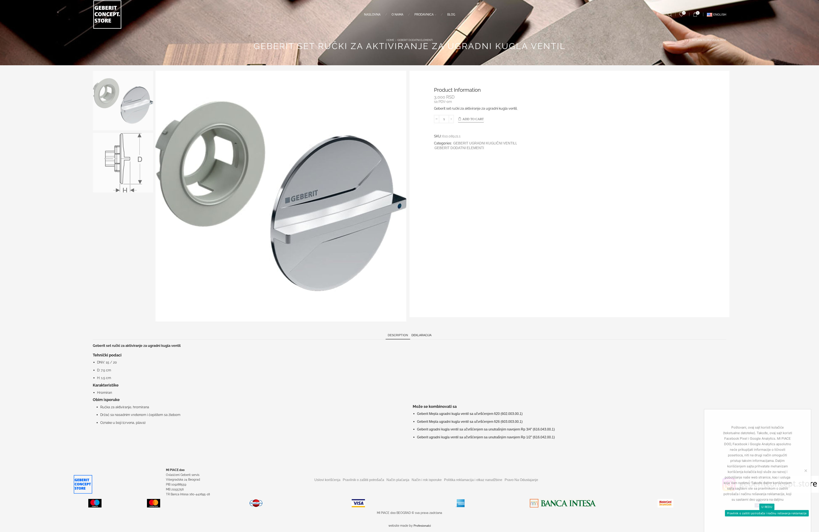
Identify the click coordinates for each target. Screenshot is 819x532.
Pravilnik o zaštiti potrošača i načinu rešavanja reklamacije (767, 513)
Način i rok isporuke (427, 480)
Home (390, 40)
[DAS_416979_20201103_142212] (123, 101)
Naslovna (372, 14)
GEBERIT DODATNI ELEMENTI (415, 40)
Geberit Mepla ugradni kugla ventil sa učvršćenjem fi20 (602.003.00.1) (470, 414)
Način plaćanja (397, 480)
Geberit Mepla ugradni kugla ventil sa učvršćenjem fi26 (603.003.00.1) (470, 421)
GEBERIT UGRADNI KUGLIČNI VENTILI (484, 143)
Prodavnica (424, 14)
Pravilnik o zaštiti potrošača (363, 480)
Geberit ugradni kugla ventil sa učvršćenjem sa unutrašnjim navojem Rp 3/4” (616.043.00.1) (486, 429)
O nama (397, 14)
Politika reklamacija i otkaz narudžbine (473, 480)
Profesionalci (422, 525)
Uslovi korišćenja (327, 480)
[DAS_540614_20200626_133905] (123, 163)
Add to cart (473, 119)
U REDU (766, 507)
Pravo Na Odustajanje (521, 480)
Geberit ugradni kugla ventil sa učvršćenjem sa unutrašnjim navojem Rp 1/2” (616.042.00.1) (486, 437)
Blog (451, 14)
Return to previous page (709, 40)
